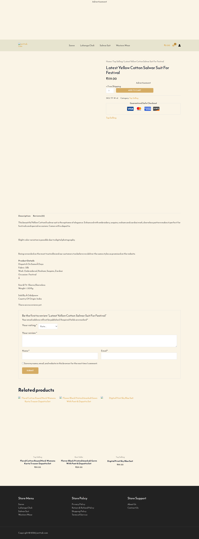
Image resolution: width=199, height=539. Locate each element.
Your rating (29, 325)
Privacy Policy (78, 504)
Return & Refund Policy (83, 507)
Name (25, 350)
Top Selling (118, 61)
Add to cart (134, 90)
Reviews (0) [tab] (39, 215)
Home (109, 61)
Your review (29, 333)
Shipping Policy (79, 511)
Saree (72, 45)
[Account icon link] (179, 45)
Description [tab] (24, 215)
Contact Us (133, 507)
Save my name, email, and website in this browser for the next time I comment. (61, 363)
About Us (132, 504)
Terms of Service (79, 514)
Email (104, 350)
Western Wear (123, 45)
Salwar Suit (105, 45)
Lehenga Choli (87, 45)
